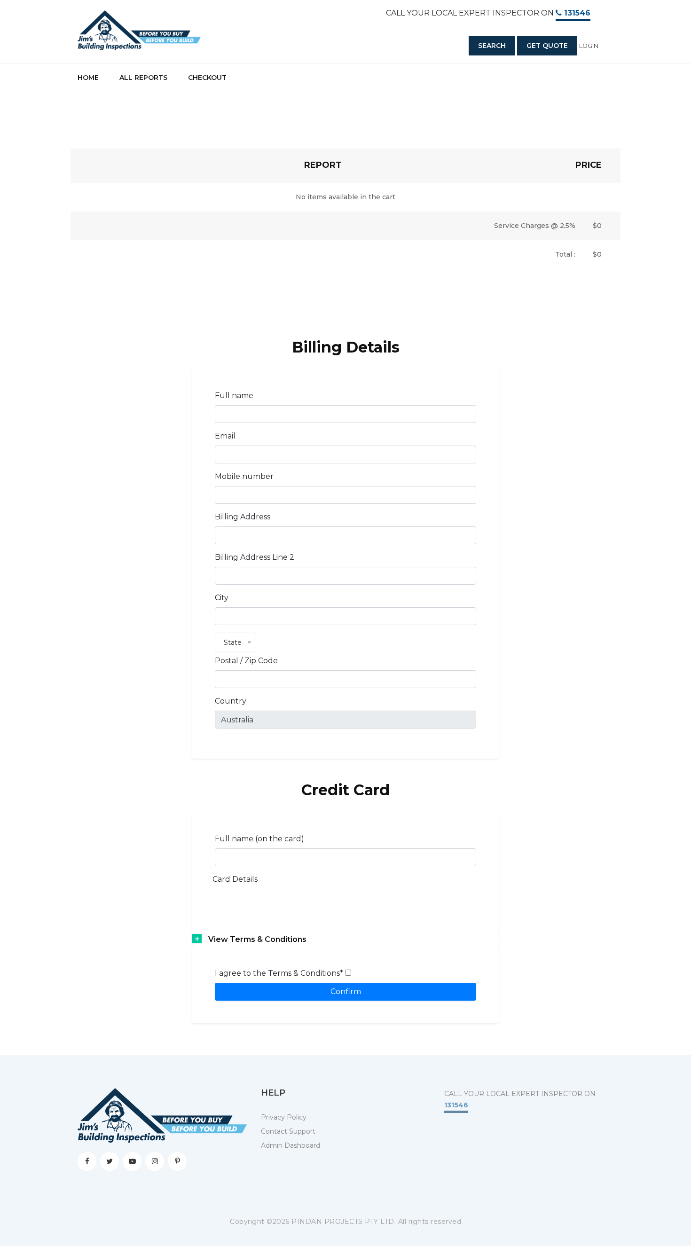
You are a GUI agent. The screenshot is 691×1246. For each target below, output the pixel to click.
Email (225, 435)
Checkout (207, 77)
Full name (234, 395)
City (221, 597)
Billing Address (242, 516)
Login (588, 45)
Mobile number (244, 476)
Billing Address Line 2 (254, 557)
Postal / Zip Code (246, 660)
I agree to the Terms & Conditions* (280, 973)
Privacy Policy (283, 1117)
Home (88, 77)
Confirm (345, 991)
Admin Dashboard (290, 1145)
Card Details (235, 879)
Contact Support (288, 1131)
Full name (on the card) (259, 838)
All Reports (143, 77)
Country (230, 701)
